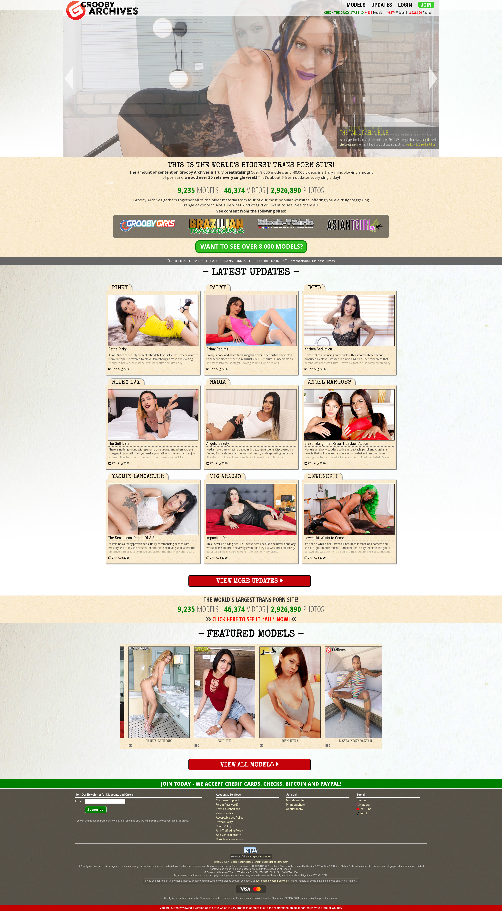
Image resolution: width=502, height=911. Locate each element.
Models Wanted (295, 800)
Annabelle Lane (218, 741)
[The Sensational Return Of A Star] (153, 508)
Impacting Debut (219, 537)
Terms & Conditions (228, 809)
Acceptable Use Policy (229, 817)
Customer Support (227, 800)
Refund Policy (224, 813)
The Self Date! (119, 443)
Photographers (295, 804)
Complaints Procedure (230, 839)
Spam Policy (223, 826)
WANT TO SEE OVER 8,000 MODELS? (251, 246)
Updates (381, 5)
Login (405, 5)
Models (356, 5)
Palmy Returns (217, 349)
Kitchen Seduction (318, 349)
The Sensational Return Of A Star (133, 537)
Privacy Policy (224, 821)
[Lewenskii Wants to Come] (349, 508)
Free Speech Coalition (259, 856)
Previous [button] (117, 697)
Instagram (365, 804)
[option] (153, 696)
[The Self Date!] (153, 413)
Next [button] (385, 697)
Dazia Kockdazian (152, 741)
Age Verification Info (228, 834)
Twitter (361, 800)
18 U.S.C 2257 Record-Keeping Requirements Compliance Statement (251, 862)
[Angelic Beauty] (251, 413)
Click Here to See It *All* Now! (251, 619)
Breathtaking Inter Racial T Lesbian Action (336, 443)
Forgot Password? (227, 804)
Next (433, 78)
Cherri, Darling (357, 127)
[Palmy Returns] (251, 319)
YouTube (365, 809)
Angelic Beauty (217, 443)
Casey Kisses (349, 741)
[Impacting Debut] (251, 508)
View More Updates (248, 581)
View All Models (248, 765)
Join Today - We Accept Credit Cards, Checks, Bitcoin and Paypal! (251, 783)
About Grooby (294, 809)
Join (426, 5)
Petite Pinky (117, 349)
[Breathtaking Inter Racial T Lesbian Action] (349, 413)
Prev (68, 78)
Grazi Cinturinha (284, 741)
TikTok (363, 813)
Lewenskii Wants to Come (324, 537)
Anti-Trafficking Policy (229, 830)
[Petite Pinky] (153, 319)
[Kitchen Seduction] (349, 319)
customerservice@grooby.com (272, 880)
